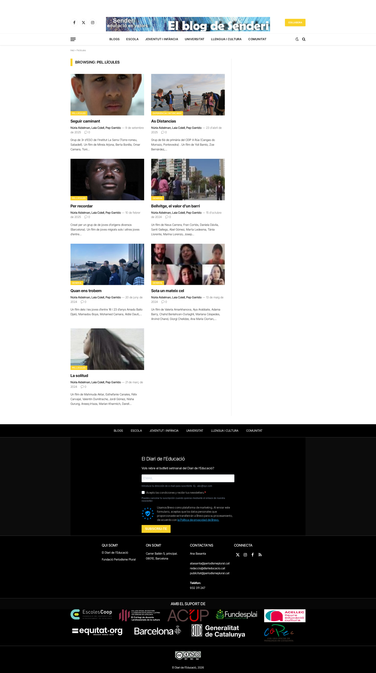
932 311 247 (197, 588)
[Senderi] (188, 22)
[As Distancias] (188, 94)
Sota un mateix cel (167, 290)
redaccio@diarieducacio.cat (207, 568)
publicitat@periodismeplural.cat (210, 573)
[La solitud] (107, 349)
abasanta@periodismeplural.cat (210, 563)
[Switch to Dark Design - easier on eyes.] (297, 39)
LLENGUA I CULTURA (226, 39)
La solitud (79, 375)
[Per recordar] (107, 179)
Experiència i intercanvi (167, 113)
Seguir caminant (85, 121)
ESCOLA (132, 39)
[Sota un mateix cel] (188, 264)
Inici (72, 50)
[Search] (303, 39)
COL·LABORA (295, 22)
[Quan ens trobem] (107, 264)
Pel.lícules (79, 113)
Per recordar (81, 206)
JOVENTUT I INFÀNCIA (161, 39)
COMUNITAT (257, 39)
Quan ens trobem (86, 290)
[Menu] (73, 39)
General (158, 198)
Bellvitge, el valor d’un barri (175, 206)
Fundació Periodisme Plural (119, 559)
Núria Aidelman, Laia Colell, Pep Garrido (95, 128)
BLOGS (114, 39)
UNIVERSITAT (194, 39)
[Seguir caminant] (107, 94)
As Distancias (163, 121)
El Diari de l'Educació (115, 552)
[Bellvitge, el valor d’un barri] (188, 179)
